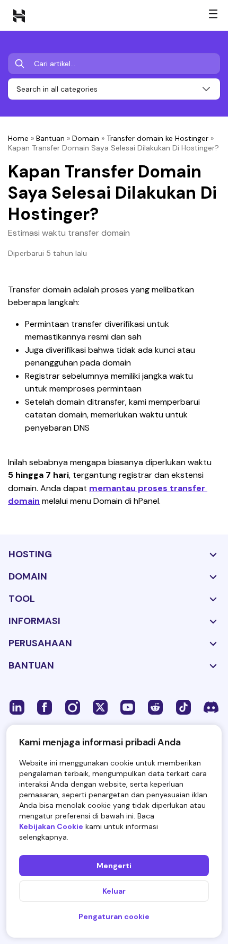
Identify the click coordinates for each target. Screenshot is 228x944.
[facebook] (44, 707)
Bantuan (50, 138)
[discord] (211, 707)
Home (18, 138)
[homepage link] (19, 15)
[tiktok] (183, 707)
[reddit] (155, 707)
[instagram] (72, 707)
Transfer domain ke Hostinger (157, 138)
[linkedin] (16, 707)
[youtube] (127, 707)
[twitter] (100, 707)
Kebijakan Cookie (51, 826)
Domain (85, 138)
